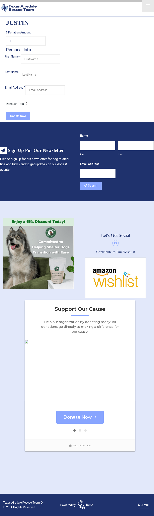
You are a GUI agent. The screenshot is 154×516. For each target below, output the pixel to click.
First (82, 154)
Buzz (89, 504)
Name (84, 135)
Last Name (12, 72)
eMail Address (89, 164)
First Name (13, 56)
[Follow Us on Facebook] (115, 243)
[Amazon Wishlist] (115, 277)
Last (121, 154)
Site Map (143, 504)
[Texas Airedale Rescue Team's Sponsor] (38, 253)
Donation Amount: (19, 32)
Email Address (15, 87)
